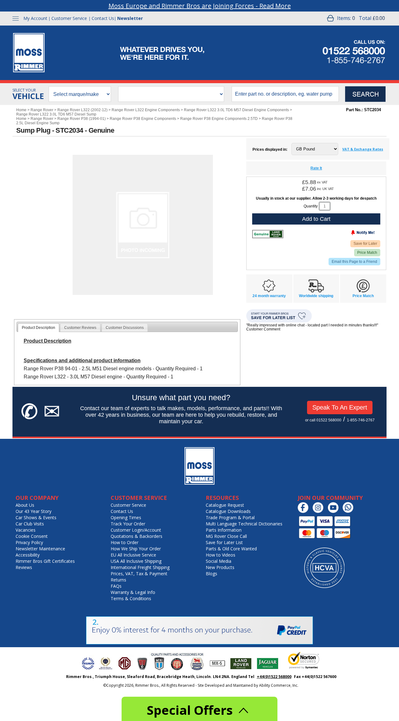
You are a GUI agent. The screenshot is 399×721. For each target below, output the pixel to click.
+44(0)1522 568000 (274, 676)
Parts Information (224, 530)
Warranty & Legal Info (133, 592)
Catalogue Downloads (228, 511)
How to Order (124, 542)
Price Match (367, 252)
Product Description (38, 327)
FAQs (116, 586)
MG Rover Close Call (226, 536)
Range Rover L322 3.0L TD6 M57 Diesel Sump (56, 114)
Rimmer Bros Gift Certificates (45, 561)
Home (21, 110)
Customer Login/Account (136, 530)
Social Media (218, 561)
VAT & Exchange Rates (362, 149)
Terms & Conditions (131, 598)
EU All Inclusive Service (133, 555)
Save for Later (365, 243)
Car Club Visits (30, 524)
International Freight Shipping (140, 567)
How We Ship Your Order (136, 549)
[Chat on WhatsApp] (350, 511)
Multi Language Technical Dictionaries (244, 524)
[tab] (38, 327)
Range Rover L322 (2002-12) (82, 110)
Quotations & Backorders (136, 536)
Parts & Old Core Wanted (231, 549)
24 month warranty (269, 296)
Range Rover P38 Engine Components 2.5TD (219, 118)
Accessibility (28, 555)
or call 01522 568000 (323, 420)
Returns (118, 580)
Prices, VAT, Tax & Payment (139, 573)
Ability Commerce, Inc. (278, 685)
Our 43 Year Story (33, 511)
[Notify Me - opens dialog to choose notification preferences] (349, 234)
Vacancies (26, 530)
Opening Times (126, 517)
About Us (25, 505)
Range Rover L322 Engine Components (146, 110)
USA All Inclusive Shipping (136, 561)
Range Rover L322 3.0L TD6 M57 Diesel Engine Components (236, 110)
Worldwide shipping (316, 296)
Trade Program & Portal (230, 517)
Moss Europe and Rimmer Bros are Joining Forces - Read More (199, 6)
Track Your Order (128, 524)
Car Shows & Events (36, 517)
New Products (220, 567)
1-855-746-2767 (361, 420)
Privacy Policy (29, 542)
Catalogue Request (225, 505)
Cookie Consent (32, 536)
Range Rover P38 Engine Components (143, 118)
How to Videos (220, 555)
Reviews (24, 567)
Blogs (211, 573)
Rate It (316, 168)
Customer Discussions (125, 327)
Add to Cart (316, 219)
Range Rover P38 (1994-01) (81, 118)
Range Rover (42, 110)
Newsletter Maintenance (40, 549)
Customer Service (69, 18)
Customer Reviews (80, 327)
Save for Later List (224, 542)
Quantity (311, 206)
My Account (35, 18)
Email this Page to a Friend (354, 261)
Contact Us (103, 18)
